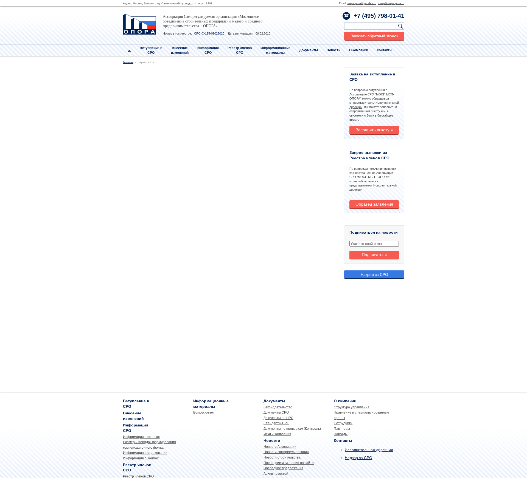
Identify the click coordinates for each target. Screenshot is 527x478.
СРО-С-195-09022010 (209, 33)
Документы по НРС (278, 418)
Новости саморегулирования (286, 452)
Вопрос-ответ (204, 412)
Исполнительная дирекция (369, 450)
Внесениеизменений (180, 50)
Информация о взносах (141, 437)
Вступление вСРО (151, 50)
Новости (333, 50)
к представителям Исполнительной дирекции (373, 185)
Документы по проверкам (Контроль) (292, 429)
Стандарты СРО (276, 423)
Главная (128, 62)
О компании (358, 50)
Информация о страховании (145, 453)
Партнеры (342, 429)
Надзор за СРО (374, 274)
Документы (308, 50)
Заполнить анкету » (374, 130)
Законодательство (278, 407)
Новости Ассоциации (280, 447)
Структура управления (351, 407)
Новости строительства (282, 457)
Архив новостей (276, 474)
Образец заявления (374, 204)
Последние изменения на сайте (289, 463)
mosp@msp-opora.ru (391, 3)
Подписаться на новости (373, 232)
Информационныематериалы (275, 50)
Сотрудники (343, 423)
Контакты (384, 50)
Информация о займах (141, 458)
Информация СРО (208, 50)
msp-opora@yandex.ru (361, 3)
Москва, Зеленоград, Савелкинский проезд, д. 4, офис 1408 (172, 3)
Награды (340, 434)
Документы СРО (276, 412)
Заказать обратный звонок (374, 36)
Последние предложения (283, 468)
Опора (139, 24)
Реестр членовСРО (240, 50)
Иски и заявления (277, 434)
